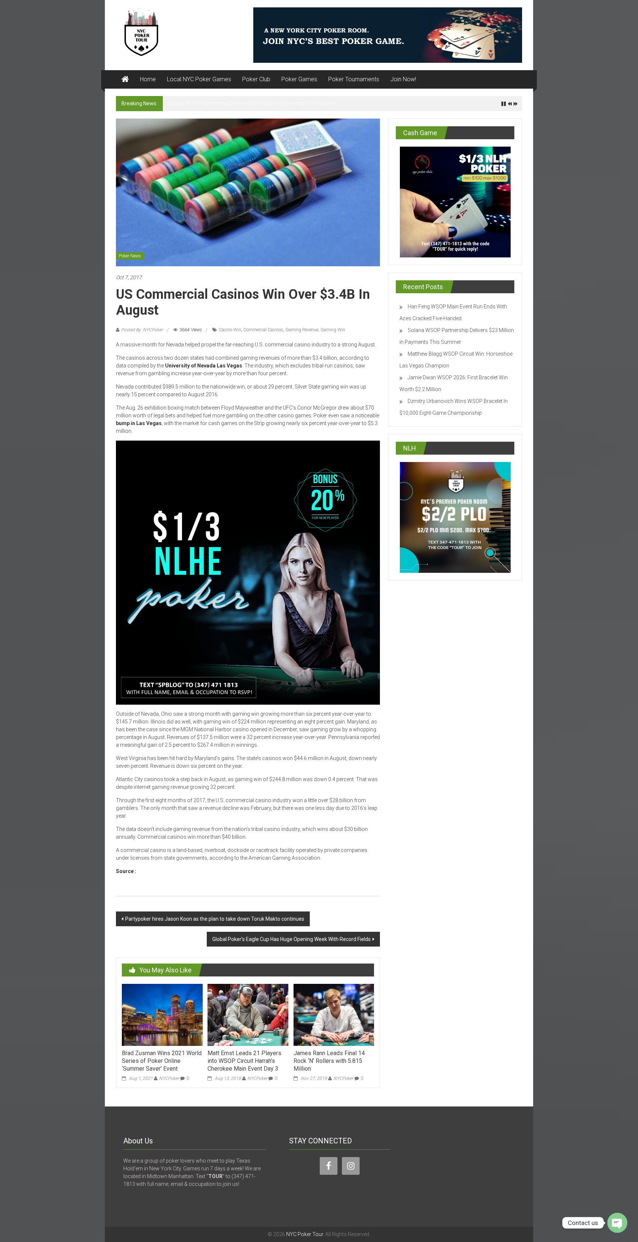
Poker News (130, 256)
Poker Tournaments (353, 79)
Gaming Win (332, 329)
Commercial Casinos (263, 329)
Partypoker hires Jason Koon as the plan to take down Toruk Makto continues (214, 919)
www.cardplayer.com (163, 871)
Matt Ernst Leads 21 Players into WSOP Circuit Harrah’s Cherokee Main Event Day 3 (244, 1061)
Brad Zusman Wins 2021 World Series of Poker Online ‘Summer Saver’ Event (162, 1061)
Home (148, 79)
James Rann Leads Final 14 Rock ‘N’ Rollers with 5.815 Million (329, 1061)
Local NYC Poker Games (199, 79)
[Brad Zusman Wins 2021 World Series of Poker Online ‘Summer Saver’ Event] (162, 1014)
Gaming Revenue (301, 329)
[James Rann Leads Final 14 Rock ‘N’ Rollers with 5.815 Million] (334, 1014)
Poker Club (256, 79)
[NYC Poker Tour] (125, 79)
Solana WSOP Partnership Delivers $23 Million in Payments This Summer (252, 103)
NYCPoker (169, 1078)
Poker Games (299, 79)
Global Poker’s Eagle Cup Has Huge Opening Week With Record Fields (291, 939)
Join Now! (403, 79)
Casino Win (230, 329)
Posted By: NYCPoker (142, 329)
